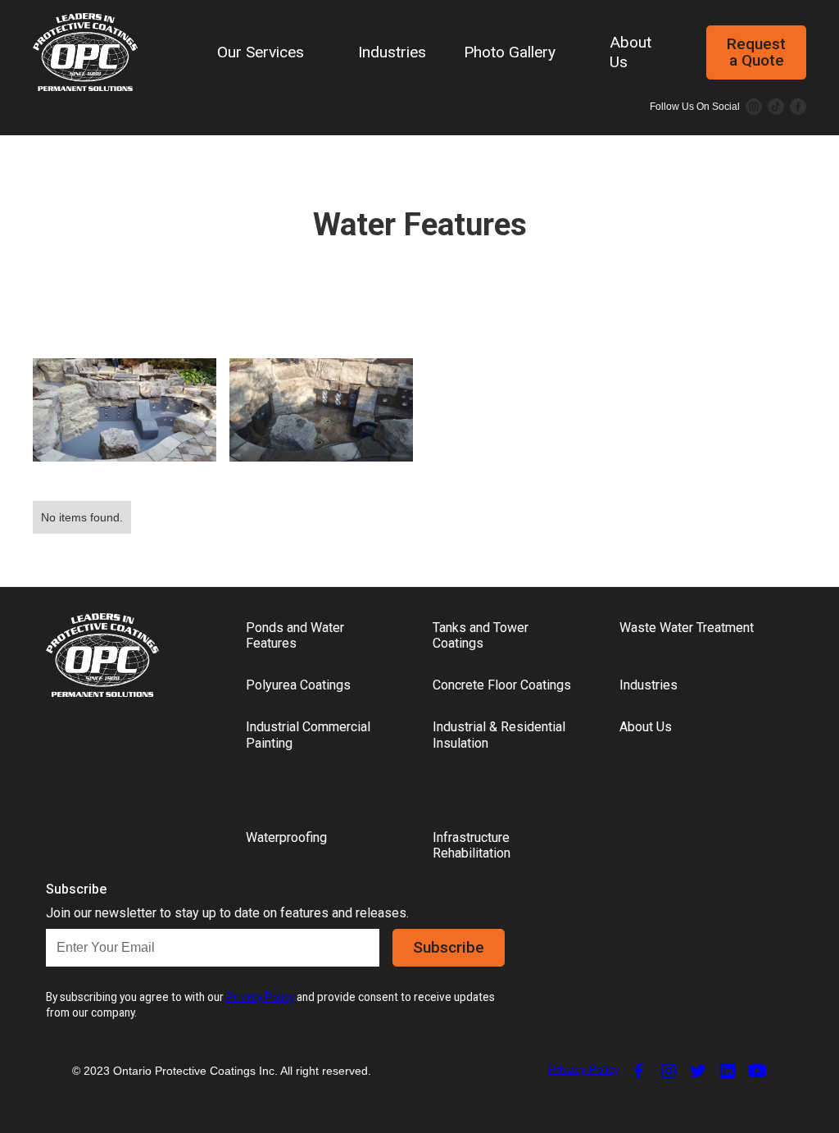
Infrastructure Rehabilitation (471, 845)
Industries (392, 52)
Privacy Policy (583, 1069)
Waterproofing (286, 837)
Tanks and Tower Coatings (480, 635)
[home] (85, 52)
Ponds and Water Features (295, 635)
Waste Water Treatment (686, 627)
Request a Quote (756, 52)
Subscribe (448, 947)
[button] (266, 52)
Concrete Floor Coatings (502, 685)
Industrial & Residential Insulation (499, 734)
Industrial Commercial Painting (308, 734)
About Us (630, 52)
